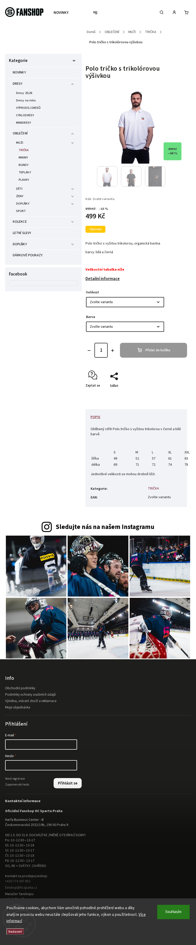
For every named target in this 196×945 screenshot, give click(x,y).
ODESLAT (147, 511)
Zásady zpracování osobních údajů (147, 522)
